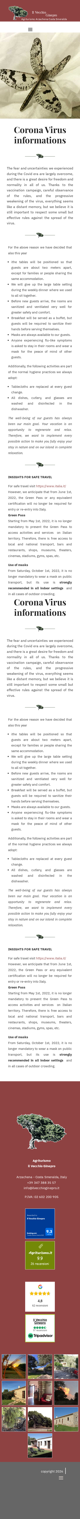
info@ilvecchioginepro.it (42, 1188)
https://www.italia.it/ (51, 486)
